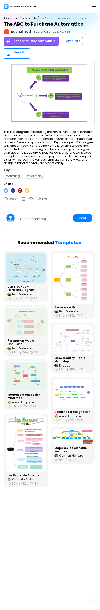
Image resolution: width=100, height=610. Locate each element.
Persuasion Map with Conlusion (22, 342)
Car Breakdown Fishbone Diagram (21, 288)
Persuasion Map (66, 307)
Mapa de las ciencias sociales (70, 449)
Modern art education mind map (23, 396)
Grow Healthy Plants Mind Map (69, 359)
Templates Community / (21, 18)
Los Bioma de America (23, 475)
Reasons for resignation (72, 412)
